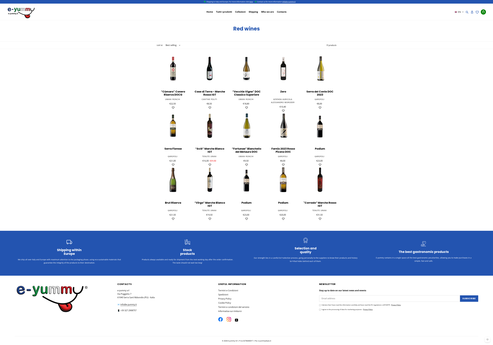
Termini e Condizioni (228, 290)
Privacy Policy (224, 298)
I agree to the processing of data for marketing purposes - (347, 309)
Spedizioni (223, 294)
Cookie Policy (224, 302)
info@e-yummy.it (289, 2)
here (251, 2)
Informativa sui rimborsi (230, 311)
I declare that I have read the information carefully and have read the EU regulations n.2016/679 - (361, 305)
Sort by (160, 45)
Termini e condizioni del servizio (233, 307)
